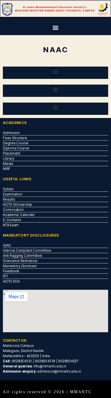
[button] (55, 27)
